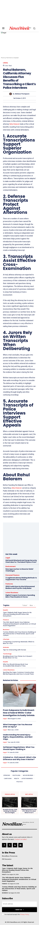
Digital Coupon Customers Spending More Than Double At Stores (20, 596)
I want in (18, 909)
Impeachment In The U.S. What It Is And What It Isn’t (29, 811)
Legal (5, 63)
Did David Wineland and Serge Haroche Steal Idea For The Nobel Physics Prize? (21, 561)
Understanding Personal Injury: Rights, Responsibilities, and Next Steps (17, 737)
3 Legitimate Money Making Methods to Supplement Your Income (21, 579)
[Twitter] (9, 845)
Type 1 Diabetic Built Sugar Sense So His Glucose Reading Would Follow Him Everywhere (17, 614)
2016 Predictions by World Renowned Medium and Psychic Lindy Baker (20, 587)
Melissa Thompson (22, 94)
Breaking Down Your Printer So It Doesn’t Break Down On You (17, 657)
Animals (6, 647)
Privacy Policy (24, 914)
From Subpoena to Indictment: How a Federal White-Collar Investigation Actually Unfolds (18, 713)
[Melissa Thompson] (11, 94)
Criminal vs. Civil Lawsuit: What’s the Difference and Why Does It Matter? (19, 758)
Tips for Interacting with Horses (14, 650)
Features (9, 584)
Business (6, 629)
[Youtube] (20, 845)
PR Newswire (6, 859)
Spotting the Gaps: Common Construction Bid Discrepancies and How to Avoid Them (18, 673)
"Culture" (24, 605)
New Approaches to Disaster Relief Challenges (19, 570)
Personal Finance (12, 575)
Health (5, 610)
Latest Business (12, 592)
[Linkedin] (15, 845)
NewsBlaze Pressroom (9, 856)
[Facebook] (4, 845)
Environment (11, 566)
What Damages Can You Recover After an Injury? (17, 725)
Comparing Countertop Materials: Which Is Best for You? (18, 642)
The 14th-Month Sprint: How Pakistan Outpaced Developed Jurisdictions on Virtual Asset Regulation (19, 624)
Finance (6, 619)
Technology (7, 653)
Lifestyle (6, 639)
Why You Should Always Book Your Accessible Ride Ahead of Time (15, 665)
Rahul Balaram (15, 124)
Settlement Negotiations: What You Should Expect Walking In (18, 748)
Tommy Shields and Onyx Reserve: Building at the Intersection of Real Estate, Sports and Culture (19, 633)
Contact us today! (20, 839)
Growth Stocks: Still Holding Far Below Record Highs (10, 811)
